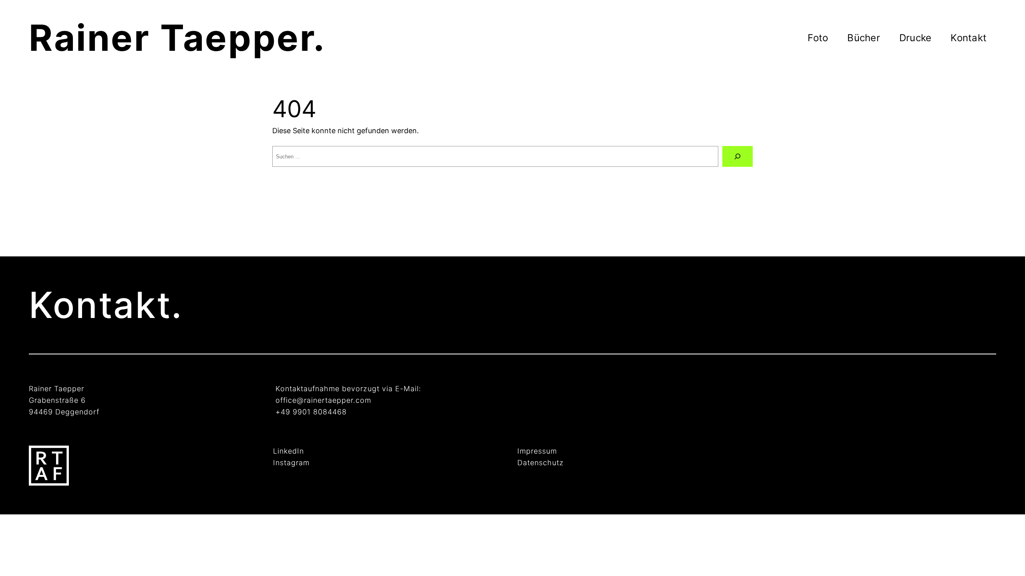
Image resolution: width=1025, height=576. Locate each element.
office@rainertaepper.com (323, 400)
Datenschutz (540, 462)
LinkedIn (288, 451)
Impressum (537, 451)
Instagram (291, 462)
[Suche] (737, 156)
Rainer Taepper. (177, 38)
